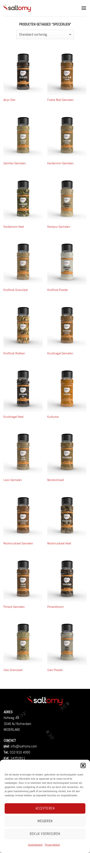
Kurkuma (53, 417)
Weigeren (45, 821)
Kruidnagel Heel (13, 417)
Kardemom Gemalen (60, 163)
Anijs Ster (9, 100)
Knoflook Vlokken (14, 353)
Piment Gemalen (14, 607)
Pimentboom (55, 607)
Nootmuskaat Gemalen (18, 543)
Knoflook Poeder (57, 290)
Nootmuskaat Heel (59, 543)
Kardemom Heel (13, 227)
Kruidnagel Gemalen (60, 353)
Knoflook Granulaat (15, 290)
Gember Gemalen (14, 163)
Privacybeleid (52, 845)
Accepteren (45, 808)
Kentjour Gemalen (58, 227)
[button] (83, 765)
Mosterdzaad (55, 480)
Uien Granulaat (12, 670)
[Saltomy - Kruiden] (34, 8)
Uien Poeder (55, 670)
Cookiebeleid (35, 845)
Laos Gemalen (12, 480)
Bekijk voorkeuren (45, 833)
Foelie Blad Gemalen (60, 100)
